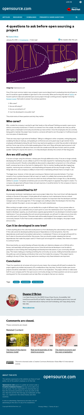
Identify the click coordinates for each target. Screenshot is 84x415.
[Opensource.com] (16, 9)
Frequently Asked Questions (52, 17)
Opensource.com (8, 385)
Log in (69, 2)
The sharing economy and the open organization (65, 351)
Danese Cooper (11, 99)
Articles (6, 17)
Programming (26, 282)
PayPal (71, 94)
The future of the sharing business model (16, 351)
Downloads (31, 17)
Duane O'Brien (13, 37)
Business (16, 282)
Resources (17, 17)
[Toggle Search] (76, 17)
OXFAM (15, 181)
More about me (28, 308)
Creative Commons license (12, 387)
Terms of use (53, 406)
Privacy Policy (42, 406)
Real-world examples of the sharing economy (41, 351)
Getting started (37, 282)
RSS (81, 2)
